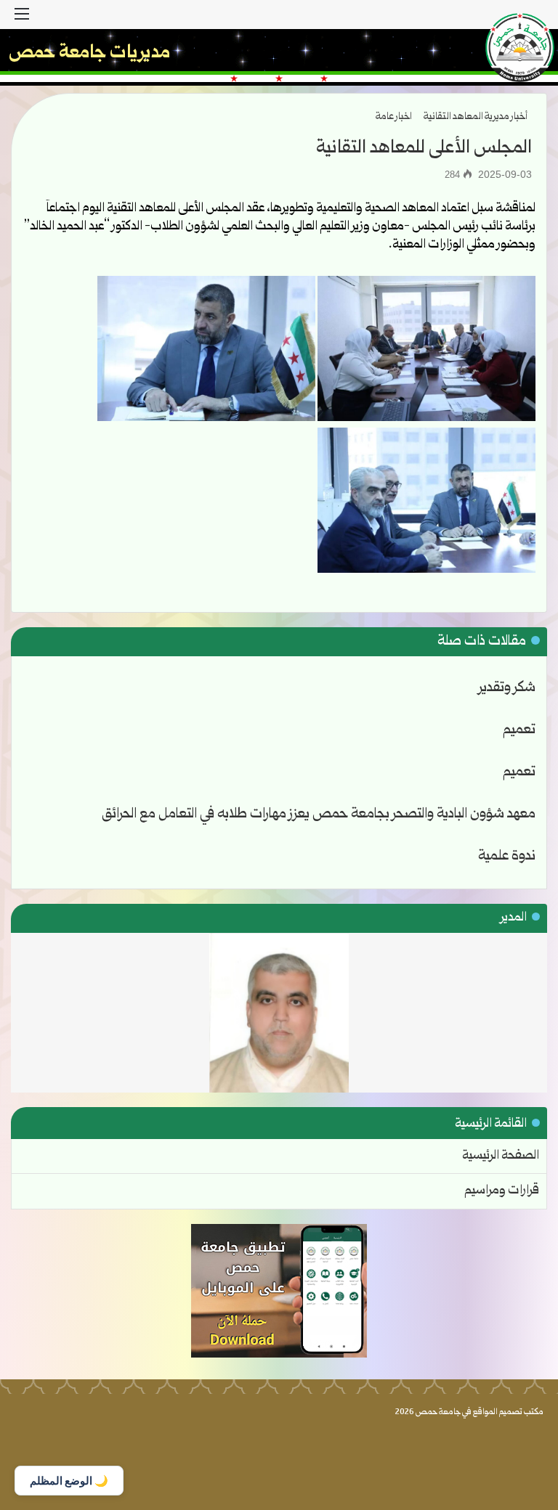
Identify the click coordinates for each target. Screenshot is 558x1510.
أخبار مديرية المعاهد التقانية (475, 117)
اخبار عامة (394, 117)
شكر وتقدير (507, 688)
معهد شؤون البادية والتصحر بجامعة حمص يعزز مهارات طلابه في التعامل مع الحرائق (318, 814)
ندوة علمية (506, 856)
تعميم (519, 730)
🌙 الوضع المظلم (69, 1480)
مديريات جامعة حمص (89, 53)
